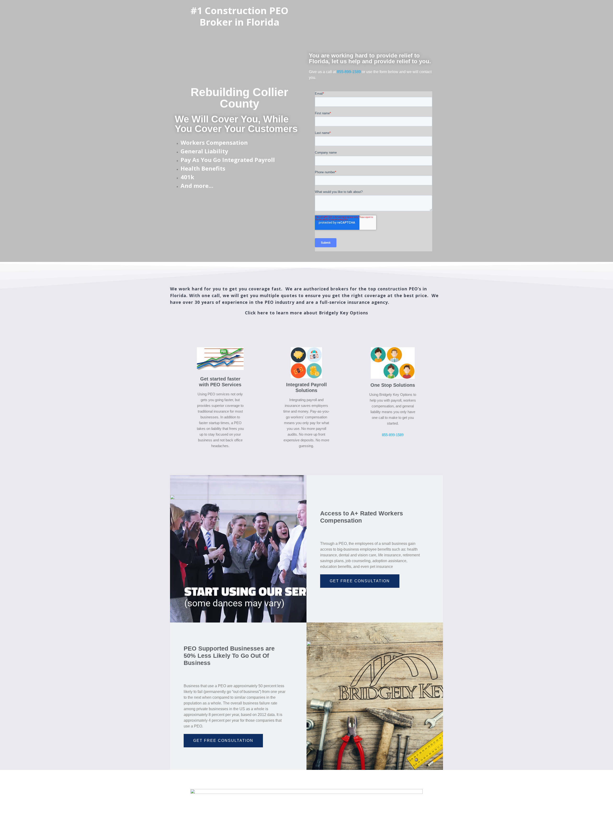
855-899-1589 (349, 72)
